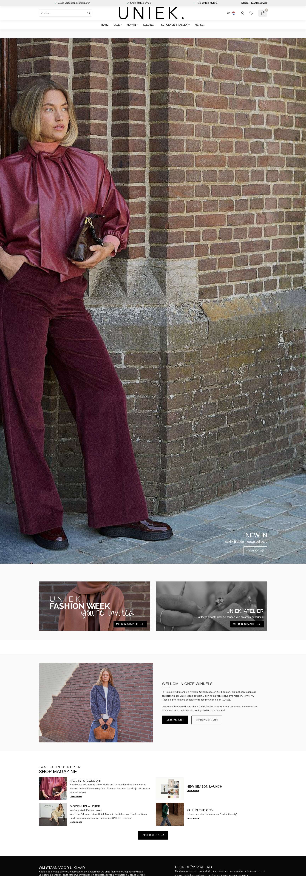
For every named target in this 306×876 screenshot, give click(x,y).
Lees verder (174, 719)
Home (104, 24)
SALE (117, 24)
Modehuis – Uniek (85, 806)
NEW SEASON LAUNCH (204, 786)
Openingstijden (207, 719)
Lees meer (76, 796)
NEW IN (131, 24)
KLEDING (148, 24)
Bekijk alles (151, 835)
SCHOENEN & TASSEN (174, 24)
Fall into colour (85, 780)
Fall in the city (200, 810)
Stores (244, 3)
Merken (200, 24)
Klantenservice (259, 3)
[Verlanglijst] (251, 13)
